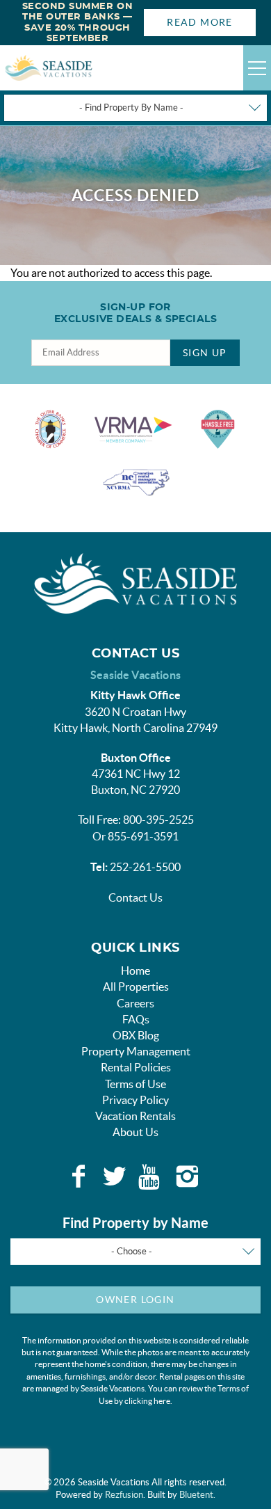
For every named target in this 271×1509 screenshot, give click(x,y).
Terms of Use (135, 1084)
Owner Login (135, 1299)
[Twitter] (114, 1176)
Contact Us (135, 897)
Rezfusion (124, 1495)
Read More (200, 22)
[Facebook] (78, 1176)
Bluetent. (197, 1495)
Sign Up (205, 352)
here (162, 1400)
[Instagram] (187, 1176)
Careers (135, 1003)
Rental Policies (136, 1067)
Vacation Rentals (135, 1116)
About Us (135, 1132)
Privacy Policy (135, 1100)
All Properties (136, 986)
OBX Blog (136, 1035)
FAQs (135, 1019)
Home (135, 970)
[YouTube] (151, 1176)
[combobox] (135, 108)
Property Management (135, 1051)
